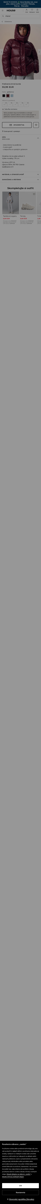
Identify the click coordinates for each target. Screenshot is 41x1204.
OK (20, 1185)
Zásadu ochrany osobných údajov (13, 1177)
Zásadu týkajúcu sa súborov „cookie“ (18, 1174)
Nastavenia (20, 1192)
